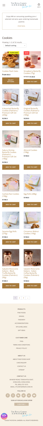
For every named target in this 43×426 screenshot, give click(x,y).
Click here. (21, 26)
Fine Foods (21, 313)
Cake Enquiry (21, 363)
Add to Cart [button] (32, 82)
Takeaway (21, 320)
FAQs (21, 341)
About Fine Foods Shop (21, 359)
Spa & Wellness (21, 327)
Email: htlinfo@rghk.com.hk (21, 387)
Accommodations (21, 323)
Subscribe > (21, 404)
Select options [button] (10, 80)
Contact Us (21, 366)
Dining (21, 316)
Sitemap (21, 370)
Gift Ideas (21, 330)
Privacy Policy (21, 348)
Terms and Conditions (21, 345)
